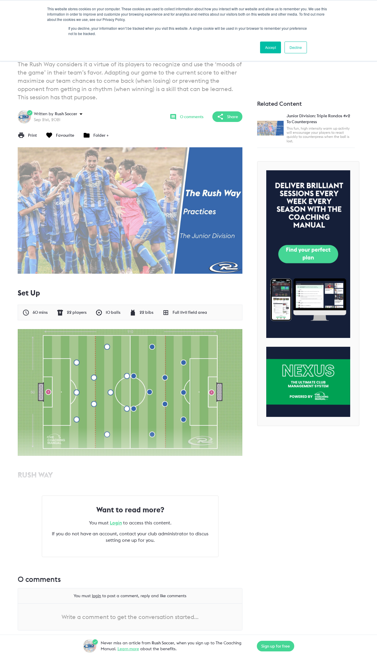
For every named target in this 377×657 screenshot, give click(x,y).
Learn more (128, 648)
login (96, 595)
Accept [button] (270, 47)
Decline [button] (296, 47)
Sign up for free (275, 646)
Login (116, 523)
